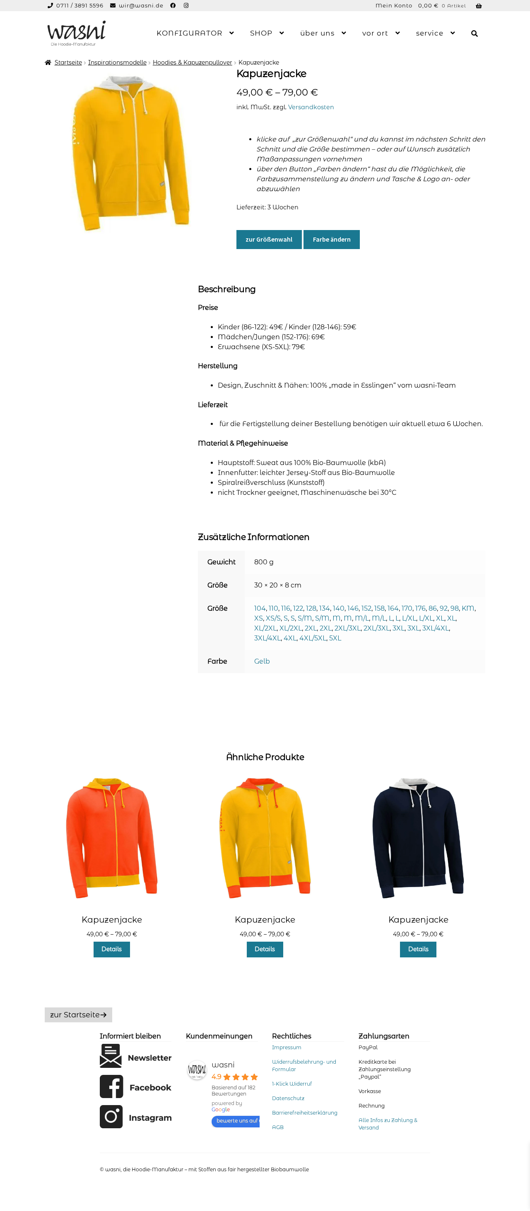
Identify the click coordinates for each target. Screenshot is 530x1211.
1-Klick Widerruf (292, 1084)
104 (260, 608)
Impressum (286, 1047)
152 (366, 608)
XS (258, 618)
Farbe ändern (332, 239)
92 (444, 608)
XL (440, 618)
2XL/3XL (348, 628)
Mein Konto (394, 5)
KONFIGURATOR (189, 33)
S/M (305, 618)
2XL (311, 628)
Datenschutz (288, 1098)
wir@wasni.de (141, 5)
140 (338, 608)
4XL (290, 638)
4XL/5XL (312, 638)
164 (393, 608)
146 (353, 608)
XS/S (273, 618)
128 (311, 608)
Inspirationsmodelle (117, 62)
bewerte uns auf (237, 1120)
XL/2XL (265, 628)
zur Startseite (75, 1014)
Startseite (68, 62)
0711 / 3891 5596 (80, 5)
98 (454, 608)
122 (298, 608)
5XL (335, 638)
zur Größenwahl (269, 239)
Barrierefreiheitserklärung (304, 1113)
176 (420, 608)
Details (111, 949)
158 (379, 608)
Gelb (262, 661)
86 (433, 608)
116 (285, 608)
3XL (399, 628)
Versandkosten (311, 107)
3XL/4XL (435, 628)
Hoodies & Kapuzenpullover (192, 62)
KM (468, 608)
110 (273, 608)
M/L (362, 618)
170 (407, 608)
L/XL (409, 618)
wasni (223, 1065)
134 (324, 608)
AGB (278, 1127)
